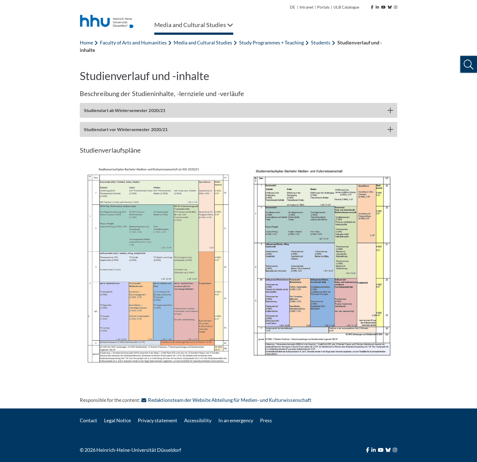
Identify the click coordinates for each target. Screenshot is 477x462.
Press (266, 420)
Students (320, 42)
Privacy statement (157, 420)
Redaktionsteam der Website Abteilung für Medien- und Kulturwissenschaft (229, 400)
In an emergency (235, 420)
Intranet (306, 7)
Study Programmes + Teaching (271, 42)
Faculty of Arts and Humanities (133, 42)
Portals (323, 7)
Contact (88, 420)
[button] (468, 64)
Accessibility (197, 420)
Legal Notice (117, 420)
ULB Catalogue (346, 7)
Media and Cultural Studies (203, 42)
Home (86, 42)
